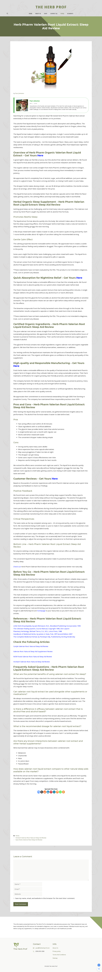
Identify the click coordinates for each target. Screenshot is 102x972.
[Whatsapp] (60, 792)
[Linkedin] (48, 792)
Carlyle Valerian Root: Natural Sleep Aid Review (30, 646)
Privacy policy (57, 951)
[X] (41, 792)
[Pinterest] (51, 792)
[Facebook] (38, 792)
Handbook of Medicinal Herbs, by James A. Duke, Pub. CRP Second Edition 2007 (42, 634)
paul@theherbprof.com (42, 948)
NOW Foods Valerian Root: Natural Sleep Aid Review (32, 657)
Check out (17, 567)
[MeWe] (54, 792)
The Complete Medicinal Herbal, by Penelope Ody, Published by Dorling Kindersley (44, 637)
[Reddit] (44, 792)
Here (40, 155)
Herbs (62, 13)
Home (30, 13)
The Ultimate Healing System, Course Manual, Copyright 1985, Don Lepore (41, 629)
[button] (7, 13)
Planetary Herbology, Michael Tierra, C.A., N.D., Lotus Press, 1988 (37, 631)
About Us (38, 13)
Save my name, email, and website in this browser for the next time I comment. (45, 898)
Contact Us (53, 13)
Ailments (70, 13)
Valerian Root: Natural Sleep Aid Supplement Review (33, 651)
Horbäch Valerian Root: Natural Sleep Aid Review (31, 662)
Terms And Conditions (59, 955)
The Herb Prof (51, 6)
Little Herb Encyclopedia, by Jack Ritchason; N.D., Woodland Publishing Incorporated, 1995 (47, 626)
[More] (63, 792)
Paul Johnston (35, 101)
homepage (41, 611)
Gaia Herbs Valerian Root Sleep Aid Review (29, 840)
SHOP (45, 13)
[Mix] (57, 792)
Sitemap (55, 958)
